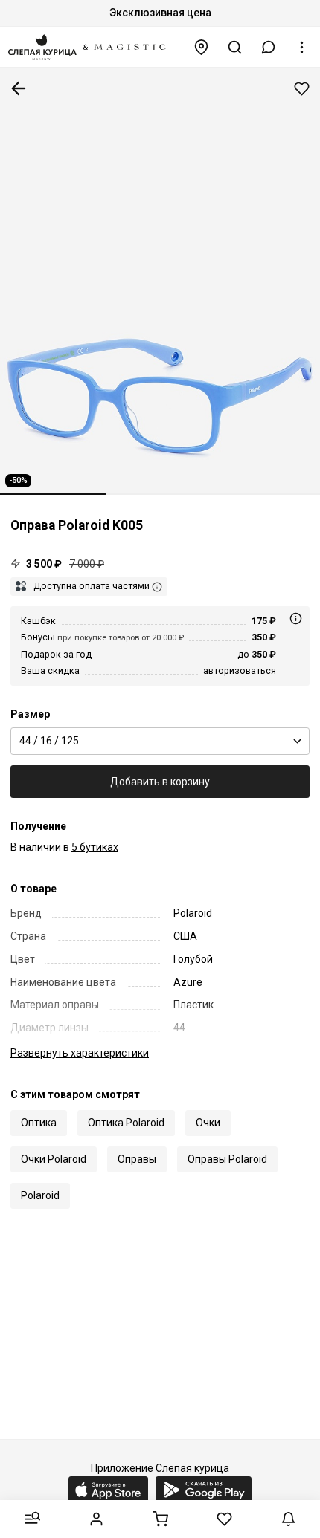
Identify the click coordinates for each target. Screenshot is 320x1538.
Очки (208, 1123)
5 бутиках (94, 847)
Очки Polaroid (53, 1159)
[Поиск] (235, 47)
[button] (268, 47)
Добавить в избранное (302, 89)
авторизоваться (239, 670)
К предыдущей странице (18, 88)
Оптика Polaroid (126, 1123)
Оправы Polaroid (227, 1159)
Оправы (137, 1159)
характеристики (79, 1053)
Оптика (39, 1123)
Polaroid (40, 1195)
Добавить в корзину (160, 782)
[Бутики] (201, 47)
